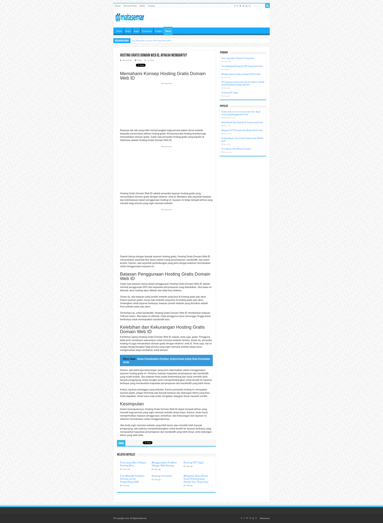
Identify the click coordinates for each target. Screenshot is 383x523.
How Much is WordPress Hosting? (236, 148)
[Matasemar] (130, 17)
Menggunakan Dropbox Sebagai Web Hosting (164, 464)
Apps (136, 31)
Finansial (147, 31)
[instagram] (249, 6)
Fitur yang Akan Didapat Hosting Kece (133, 464)
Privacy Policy (130, 5)
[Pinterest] (243, 6)
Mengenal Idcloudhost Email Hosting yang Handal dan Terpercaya (196, 478)
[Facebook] (238, 6)
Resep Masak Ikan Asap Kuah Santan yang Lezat (242, 122)
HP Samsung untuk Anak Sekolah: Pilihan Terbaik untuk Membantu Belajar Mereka (242, 83)
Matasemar (265, 518)
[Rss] (235, 6)
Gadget (158, 31)
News (128, 31)
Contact (151, 5)
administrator (127, 60)
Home (117, 5)
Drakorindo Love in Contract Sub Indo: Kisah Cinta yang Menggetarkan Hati (240, 113)
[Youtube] (246, 6)
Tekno (168, 31)
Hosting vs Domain (162, 475)
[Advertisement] (166, 107)
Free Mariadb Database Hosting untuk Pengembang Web (132, 478)
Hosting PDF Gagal (193, 462)
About (142, 5)
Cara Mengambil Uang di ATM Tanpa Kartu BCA (151, 40)
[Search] (267, 5)
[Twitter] (240, 6)
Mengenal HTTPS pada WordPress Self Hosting (242, 130)
